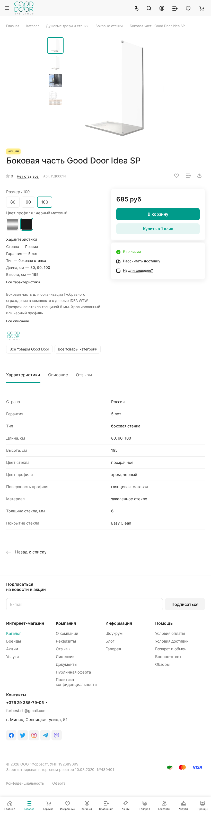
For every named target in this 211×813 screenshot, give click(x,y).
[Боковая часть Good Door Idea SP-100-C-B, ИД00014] (115, 88)
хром (12, 224)
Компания (66, 623)
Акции (12, 648)
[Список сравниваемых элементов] (175, 8)
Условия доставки (172, 641)
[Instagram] (34, 735)
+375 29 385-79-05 (25, 702)
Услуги (12, 656)
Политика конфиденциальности (76, 682)
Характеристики (23, 374)
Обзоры (162, 664)
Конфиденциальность (25, 783)
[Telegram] (45, 735)
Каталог (13, 633)
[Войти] (162, 8)
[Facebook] (11, 735)
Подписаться (184, 604)
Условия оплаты (170, 633)
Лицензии (65, 656)
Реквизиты (66, 641)
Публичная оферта (73, 672)
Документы (66, 664)
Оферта (59, 783)
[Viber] (56, 735)
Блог (110, 641)
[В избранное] (176, 175)
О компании (67, 633)
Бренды (13, 641)
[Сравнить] (188, 175)
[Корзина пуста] (201, 8)
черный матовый (27, 224)
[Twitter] (22, 735)
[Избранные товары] (188, 8)
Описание (58, 374)
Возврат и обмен (171, 648)
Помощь (164, 623)
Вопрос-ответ (168, 656)
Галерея (113, 648)
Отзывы (84, 374)
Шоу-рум (114, 633)
